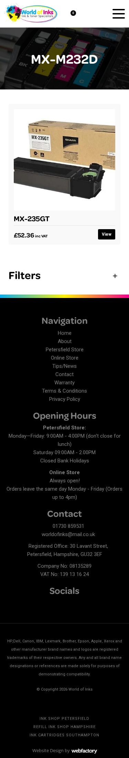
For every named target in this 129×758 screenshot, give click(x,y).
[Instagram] (34, 604)
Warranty (64, 383)
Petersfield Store (65, 349)
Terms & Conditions (64, 391)
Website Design (48, 750)
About (65, 341)
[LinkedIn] (22, 604)
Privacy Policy (64, 399)
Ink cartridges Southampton (64, 735)
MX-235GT (32, 218)
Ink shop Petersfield (64, 718)
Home (65, 333)
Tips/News (64, 366)
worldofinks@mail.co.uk (68, 534)
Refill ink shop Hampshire (64, 727)
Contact (64, 374)
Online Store (64, 358)
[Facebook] (10, 604)
